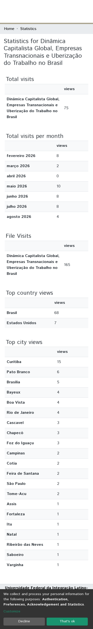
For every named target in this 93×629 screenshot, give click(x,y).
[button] (60, 11)
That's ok (67, 621)
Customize (11, 611)
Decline (24, 621)
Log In (70, 11)
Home (9, 29)
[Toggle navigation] (86, 11)
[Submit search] (53, 11)
